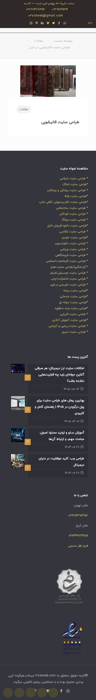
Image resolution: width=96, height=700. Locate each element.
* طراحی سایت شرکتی (74, 178)
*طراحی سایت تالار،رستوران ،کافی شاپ (63, 202)
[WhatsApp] (65, 23)
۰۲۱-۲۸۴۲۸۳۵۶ (35, 9)
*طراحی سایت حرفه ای (73, 302)
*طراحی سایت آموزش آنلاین (70, 320)
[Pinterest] (37, 23)
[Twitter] (53, 23)
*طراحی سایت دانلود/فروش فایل (67, 226)
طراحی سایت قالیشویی (60, 122)
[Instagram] (31, 23)
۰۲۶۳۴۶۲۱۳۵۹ (78, 536)
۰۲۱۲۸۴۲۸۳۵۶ (78, 515)
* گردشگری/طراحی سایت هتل (69, 267)
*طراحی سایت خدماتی (74, 296)
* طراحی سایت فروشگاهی (71, 255)
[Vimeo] (48, 23)
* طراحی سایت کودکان (74, 214)
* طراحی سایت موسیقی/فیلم (69, 273)
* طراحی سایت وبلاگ (74, 220)
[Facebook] (59, 23)
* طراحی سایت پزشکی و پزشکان (67, 190)
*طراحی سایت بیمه (75, 291)
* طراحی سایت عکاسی (73, 232)
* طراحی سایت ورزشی (74, 249)
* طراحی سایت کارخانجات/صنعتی (67, 261)
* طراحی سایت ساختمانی (72, 208)
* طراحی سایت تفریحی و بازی (69, 285)
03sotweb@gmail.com (45, 16)
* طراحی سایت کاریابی (74, 314)
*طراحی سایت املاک (75, 184)
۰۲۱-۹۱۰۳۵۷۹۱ (60, 9)
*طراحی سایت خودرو (75, 237)
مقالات (38, 41)
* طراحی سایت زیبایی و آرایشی (68, 326)
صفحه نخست (63, 41)
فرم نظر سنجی (78, 546)
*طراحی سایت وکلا (76, 196)
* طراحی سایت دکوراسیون (71, 243)
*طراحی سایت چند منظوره (71, 308)
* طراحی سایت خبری (75, 332)
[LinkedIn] (42, 23)
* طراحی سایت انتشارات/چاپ (69, 279)
